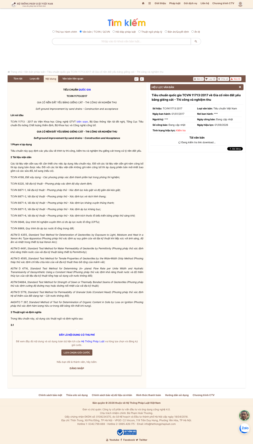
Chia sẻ (224, 79)
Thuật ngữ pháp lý (151, 31)
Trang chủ (16, 71)
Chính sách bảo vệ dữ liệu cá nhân (112, 395)
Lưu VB (211, 79)
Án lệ (197, 31)
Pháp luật (174, 3)
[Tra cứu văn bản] (126, 22)
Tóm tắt (17, 78)
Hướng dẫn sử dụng (177, 395)
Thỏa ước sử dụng (77, 395)
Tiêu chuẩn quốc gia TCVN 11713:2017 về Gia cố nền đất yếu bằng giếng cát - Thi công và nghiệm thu (105, 71)
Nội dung (50, 78)
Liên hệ (205, 3)
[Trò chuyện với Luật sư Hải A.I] (244, 415)
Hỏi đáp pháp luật (126, 31)
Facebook (129, 439)
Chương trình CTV (223, 3)
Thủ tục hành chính (66, 31)
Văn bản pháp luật (34, 71)
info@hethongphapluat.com (160, 423)
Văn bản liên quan (72, 78)
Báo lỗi (236, 79)
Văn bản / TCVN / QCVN (96, 31)
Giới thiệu (160, 3)
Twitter (143, 439)
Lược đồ (34, 78)
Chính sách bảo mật (50, 395)
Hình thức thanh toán (148, 395)
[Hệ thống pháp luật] (31, 4)
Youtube (114, 439)
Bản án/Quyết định (178, 31)
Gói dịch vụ (190, 3)
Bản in (199, 79)
